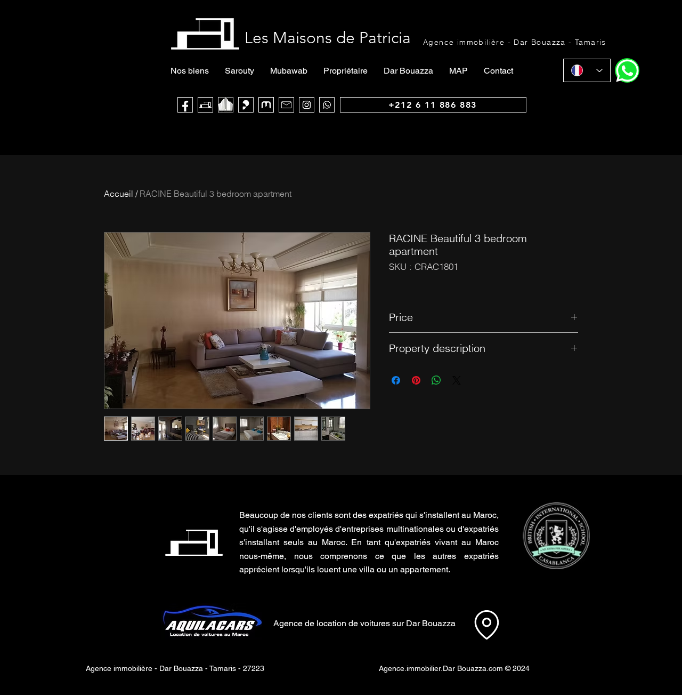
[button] (556, 535)
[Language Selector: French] (587, 70)
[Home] (627, 70)
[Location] (486, 625)
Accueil (118, 193)
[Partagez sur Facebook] (395, 380)
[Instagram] (306, 105)
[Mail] (286, 105)
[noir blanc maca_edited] (225, 105)
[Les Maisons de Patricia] (205, 105)
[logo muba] (266, 105)
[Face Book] (185, 105)
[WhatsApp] (327, 105)
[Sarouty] (246, 105)
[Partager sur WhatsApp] (436, 380)
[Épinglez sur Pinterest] (416, 380)
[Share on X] (456, 380)
